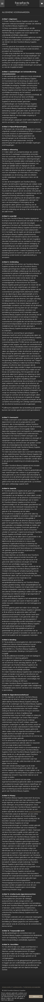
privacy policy (6, 987)
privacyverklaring (35, 811)
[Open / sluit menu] (2, 3)
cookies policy (18, 987)
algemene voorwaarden (32, 987)
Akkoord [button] (36, 996)
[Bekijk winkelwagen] (41, 3)
